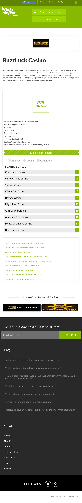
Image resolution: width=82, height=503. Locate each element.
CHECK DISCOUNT (41, 152)
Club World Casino (15, 210)
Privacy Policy (11, 451)
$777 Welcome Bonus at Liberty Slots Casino (19, 279)
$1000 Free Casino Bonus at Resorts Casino (19, 270)
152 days (17, 160)
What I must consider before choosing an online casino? (32, 367)
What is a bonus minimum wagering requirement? (29, 393)
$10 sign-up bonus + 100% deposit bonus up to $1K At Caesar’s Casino (28, 261)
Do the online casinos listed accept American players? (31, 359)
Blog (69, 2)
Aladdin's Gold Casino (17, 217)
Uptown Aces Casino (16, 178)
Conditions (46, 160)
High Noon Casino (15, 204)
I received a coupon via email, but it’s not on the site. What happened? (39, 409)
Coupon (31, 160)
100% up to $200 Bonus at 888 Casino (17, 252)
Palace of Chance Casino (18, 223)
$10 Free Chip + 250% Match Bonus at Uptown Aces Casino (24, 247)
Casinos (42, 2)
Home (7, 435)
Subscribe (70, 334)
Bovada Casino (13, 197)
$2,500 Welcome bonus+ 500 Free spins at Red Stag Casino (24, 243)
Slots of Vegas (12, 184)
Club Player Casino (15, 172)
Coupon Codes (52, 19)
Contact (8, 446)
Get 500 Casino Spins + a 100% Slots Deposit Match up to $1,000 (26, 257)
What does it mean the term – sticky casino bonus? (30, 385)
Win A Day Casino (15, 191)
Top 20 (51, 2)
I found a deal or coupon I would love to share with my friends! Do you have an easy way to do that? (39, 376)
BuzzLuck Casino (14, 229)
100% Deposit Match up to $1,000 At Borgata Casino (22, 266)
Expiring (60, 2)
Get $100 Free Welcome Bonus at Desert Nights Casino (23, 275)
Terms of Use (10, 457)
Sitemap (8, 468)
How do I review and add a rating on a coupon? (27, 401)
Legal (6, 462)
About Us (8, 441)
